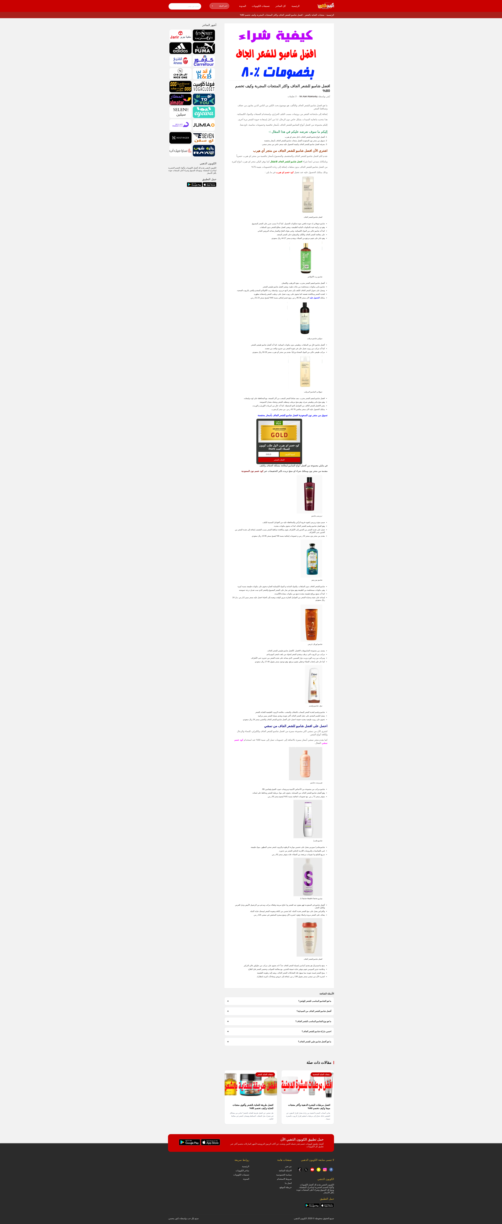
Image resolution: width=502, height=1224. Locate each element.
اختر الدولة (219, 6)
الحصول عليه (315, 298)
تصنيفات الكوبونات (261, 6)
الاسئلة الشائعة (285, 1170)
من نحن (288, 1166)
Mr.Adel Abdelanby (309, 96)
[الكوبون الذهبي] (325, 6)
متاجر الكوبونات (242, 1170)
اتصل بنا (288, 1183)
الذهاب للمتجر (279, 460)
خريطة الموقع (286, 1187)
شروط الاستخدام (284, 1179)
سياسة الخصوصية (284, 1175)
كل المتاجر (280, 6)
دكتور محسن (174, 1218)
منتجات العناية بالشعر (314, 15)
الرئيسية (296, 6)
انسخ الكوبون (290, 454)
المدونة (242, 6)
